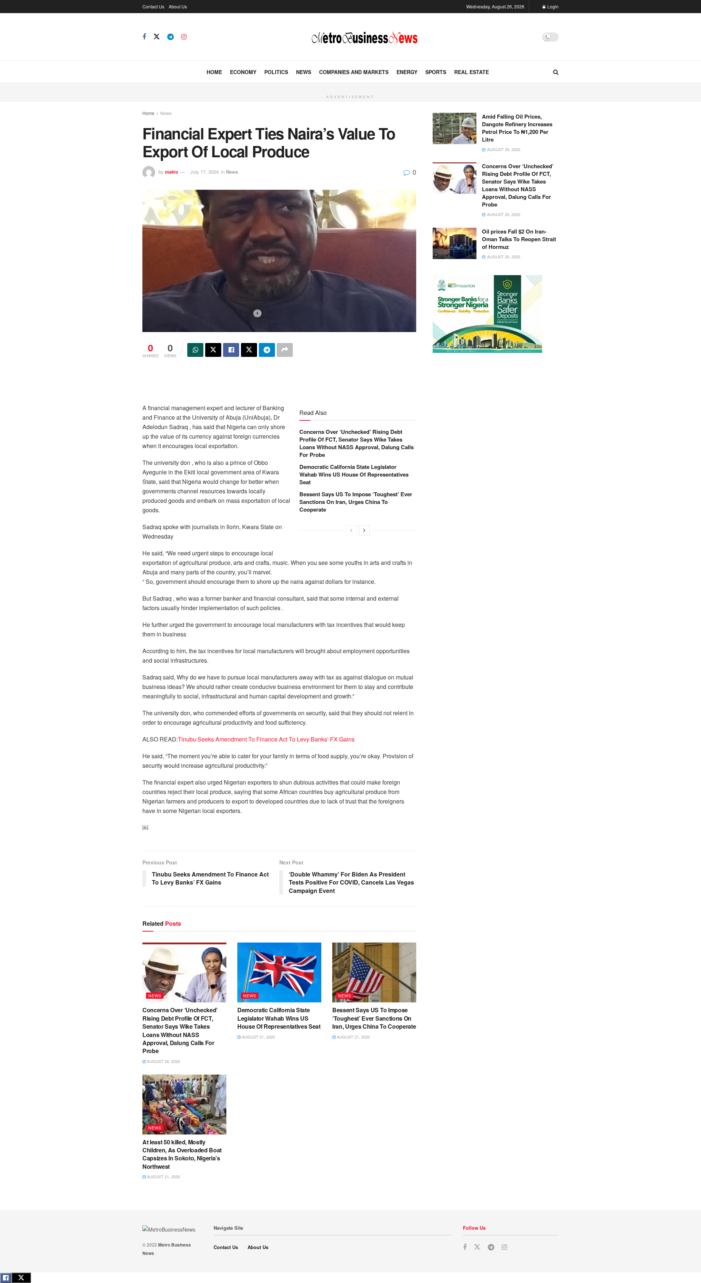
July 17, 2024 (204, 171)
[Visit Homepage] (364, 36)
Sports (435, 72)
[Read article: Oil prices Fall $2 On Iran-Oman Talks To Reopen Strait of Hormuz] (454, 243)
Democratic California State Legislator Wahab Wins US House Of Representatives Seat (354, 474)
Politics (276, 72)
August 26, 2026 (163, 1061)
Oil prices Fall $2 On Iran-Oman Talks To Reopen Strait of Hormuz (519, 239)
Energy (407, 72)
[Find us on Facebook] (144, 37)
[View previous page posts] (351, 530)
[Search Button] (556, 72)
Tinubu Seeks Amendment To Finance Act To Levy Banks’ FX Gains (266, 739)
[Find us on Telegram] (170, 37)
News (303, 72)
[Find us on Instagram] (184, 37)
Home (214, 72)
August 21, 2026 (258, 1037)
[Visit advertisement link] (350, 87)
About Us (178, 6)
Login (552, 6)
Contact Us (153, 6)
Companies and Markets (353, 72)
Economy (243, 72)
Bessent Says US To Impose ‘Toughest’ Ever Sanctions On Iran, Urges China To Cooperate (355, 501)
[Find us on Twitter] (156, 36)
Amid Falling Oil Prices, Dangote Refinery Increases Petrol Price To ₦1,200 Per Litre (517, 127)
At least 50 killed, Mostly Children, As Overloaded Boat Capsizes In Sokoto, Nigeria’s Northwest (182, 1154)
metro (171, 171)
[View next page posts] (364, 530)
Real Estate (471, 72)
